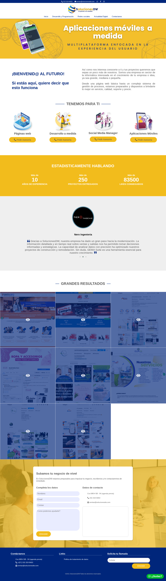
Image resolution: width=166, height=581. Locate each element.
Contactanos (117, 16)
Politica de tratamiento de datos (76, 559)
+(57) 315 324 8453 (25, 562)
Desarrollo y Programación (63, 16)
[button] (80, 257)
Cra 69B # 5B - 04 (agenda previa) (100, 493)
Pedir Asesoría (23, 140)
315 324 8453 (67, 1)
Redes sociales (84, 16)
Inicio (46, 16)
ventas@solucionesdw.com (85, 1)
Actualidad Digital (101, 16)
